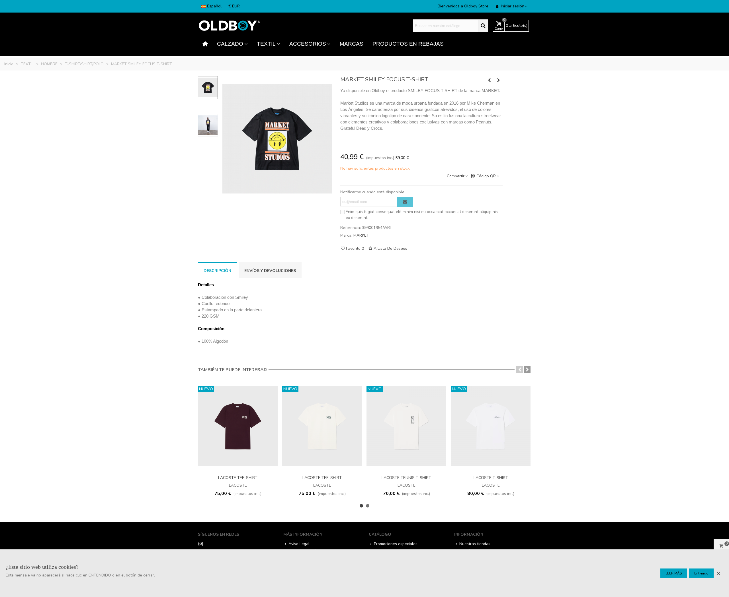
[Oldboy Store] (229, 26)
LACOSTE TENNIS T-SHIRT (406, 477)
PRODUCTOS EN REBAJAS (408, 44)
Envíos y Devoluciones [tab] (270, 270)
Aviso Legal (299, 544)
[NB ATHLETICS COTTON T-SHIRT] (489, 80)
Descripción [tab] (217, 270)
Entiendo (701, 573)
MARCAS (351, 44)
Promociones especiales (395, 544)
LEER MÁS (673, 573)
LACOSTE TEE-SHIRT (237, 477)
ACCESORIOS (307, 44)
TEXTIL (266, 44)
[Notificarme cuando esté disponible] (405, 202)
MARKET (361, 235)
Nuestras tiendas (474, 544)
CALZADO (230, 44)
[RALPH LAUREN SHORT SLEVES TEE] (498, 80)
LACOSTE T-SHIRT (491, 477)
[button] (519, 369)
